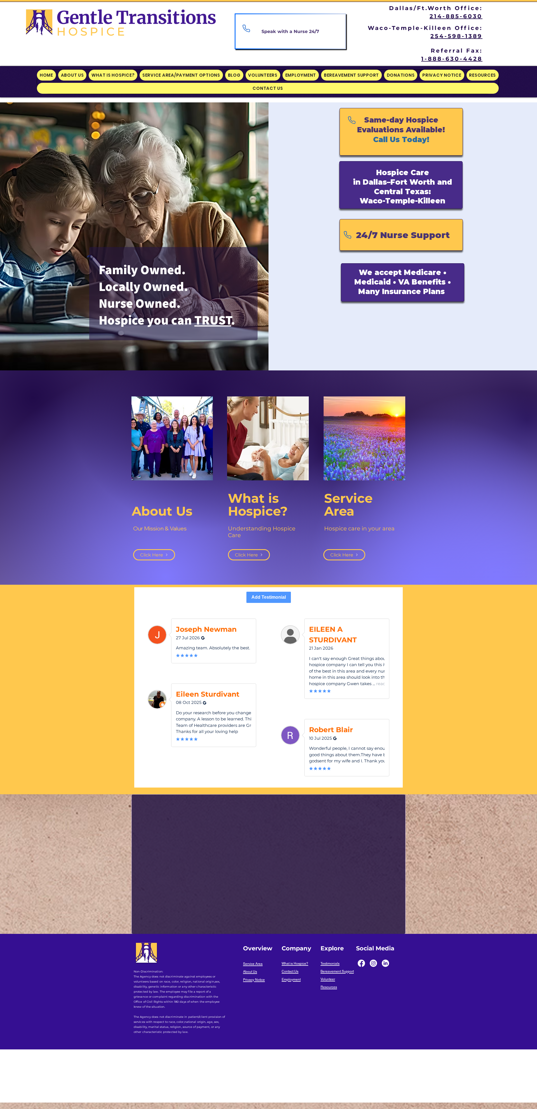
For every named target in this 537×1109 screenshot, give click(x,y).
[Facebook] (361, 963)
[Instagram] (373, 963)
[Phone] (246, 28)
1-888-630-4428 (451, 58)
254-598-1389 (456, 36)
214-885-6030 (456, 16)
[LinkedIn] (385, 963)
